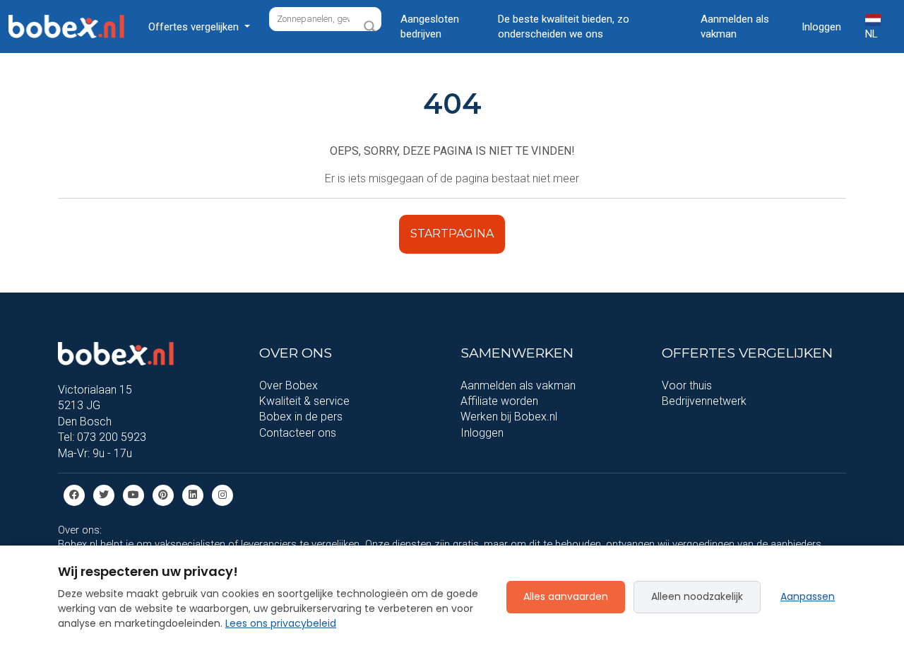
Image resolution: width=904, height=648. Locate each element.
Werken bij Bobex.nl (508, 416)
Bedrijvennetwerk (704, 401)
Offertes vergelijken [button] (195, 26)
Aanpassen (807, 596)
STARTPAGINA (452, 233)
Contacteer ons (297, 433)
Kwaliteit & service (304, 401)
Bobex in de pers (301, 416)
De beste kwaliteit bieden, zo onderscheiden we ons (563, 26)
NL (871, 34)
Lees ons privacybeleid (280, 623)
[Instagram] (222, 494)
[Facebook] (74, 494)
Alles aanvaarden (565, 596)
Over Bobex (288, 385)
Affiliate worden (499, 401)
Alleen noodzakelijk (697, 596)
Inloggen (821, 26)
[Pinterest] (163, 494)
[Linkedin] (192, 494)
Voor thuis (687, 385)
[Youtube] (133, 494)
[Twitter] (103, 494)
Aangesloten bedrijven (429, 26)
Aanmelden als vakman (735, 26)
